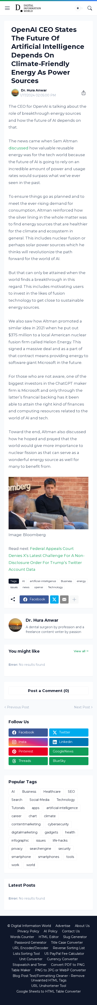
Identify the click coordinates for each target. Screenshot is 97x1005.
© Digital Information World (29, 926)
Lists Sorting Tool (26, 954)
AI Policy (51, 931)
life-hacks (60, 840)
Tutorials (18, 808)
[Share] (82, 93)
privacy (17, 849)
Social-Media (39, 800)
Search (17, 800)
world (30, 865)
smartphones (48, 857)
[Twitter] (54, 599)
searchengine (40, 849)
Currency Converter (62, 959)
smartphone (21, 857)
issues (14, 587)
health (70, 832)
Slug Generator (75, 937)
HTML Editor (49, 937)
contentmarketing (26, 824)
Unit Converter (30, 959)
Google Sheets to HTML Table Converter (48, 991)
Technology (55, 587)
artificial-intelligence (43, 581)
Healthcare (52, 792)
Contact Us (71, 931)
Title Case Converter (67, 943)
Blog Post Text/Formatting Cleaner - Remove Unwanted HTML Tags (49, 978)
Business (66, 581)
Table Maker (20, 970)
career (16, 816)
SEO (71, 792)
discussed (18, 148)
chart (33, 816)
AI (23, 581)
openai (38, 587)
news (26, 587)
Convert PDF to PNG (68, 965)
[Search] (90, 8)
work (15, 865)
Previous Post (18, 707)
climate (50, 816)
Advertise (62, 926)
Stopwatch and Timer (29, 965)
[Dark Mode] (79, 8)
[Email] (64, 599)
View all (79, 651)
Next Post (82, 707)
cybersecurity (58, 824)
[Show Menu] (7, 8)
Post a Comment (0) (48, 690)
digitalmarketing (24, 832)
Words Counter (22, 937)
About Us (82, 926)
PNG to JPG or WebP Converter (60, 970)
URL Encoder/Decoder (30, 948)
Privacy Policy (28, 931)
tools (70, 857)
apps (35, 808)
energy (81, 581)
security (64, 849)
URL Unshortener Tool (48, 986)
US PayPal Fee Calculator (64, 954)
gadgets (51, 832)
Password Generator (30, 943)
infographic (20, 840)
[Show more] (74, 599)
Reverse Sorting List (69, 948)
